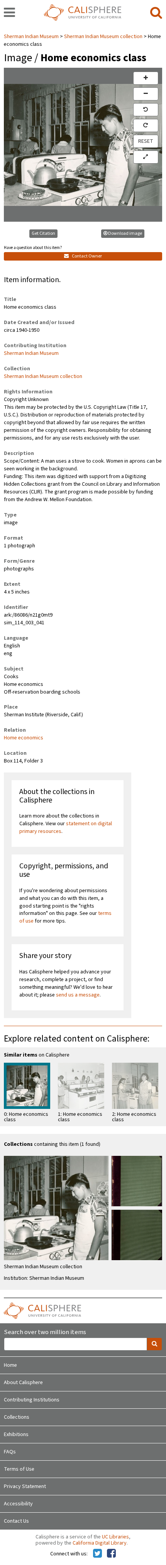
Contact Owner (86, 256)
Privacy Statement (25, 1486)
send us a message (78, 995)
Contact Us (16, 1521)
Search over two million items (45, 1332)
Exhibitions (16, 1434)
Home (10, 1365)
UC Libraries (115, 1537)
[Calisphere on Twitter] (97, 1554)
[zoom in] (145, 78)
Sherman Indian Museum (32, 36)
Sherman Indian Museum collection (103, 36)
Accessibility (18, 1504)
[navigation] (9, 13)
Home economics (23, 738)
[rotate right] (145, 125)
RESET (145, 141)
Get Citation (43, 233)
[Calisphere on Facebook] (111, 1554)
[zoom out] (145, 93)
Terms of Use (19, 1469)
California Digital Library (100, 1543)
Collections (16, 1417)
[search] (156, 13)
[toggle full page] (145, 157)
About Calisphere (23, 1382)
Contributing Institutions (31, 1400)
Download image (125, 233)
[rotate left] (145, 109)
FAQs (10, 1452)
